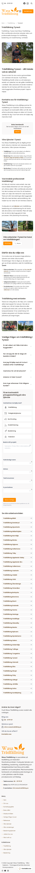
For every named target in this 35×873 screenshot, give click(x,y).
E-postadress (8, 487)
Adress (5, 469)
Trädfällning (7, 846)
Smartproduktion (8, 867)
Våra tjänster (7, 824)
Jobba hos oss (8, 834)
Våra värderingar (8, 827)
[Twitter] (8, 871)
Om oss (5, 803)
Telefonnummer (8, 478)
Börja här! (17, 131)
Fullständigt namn (9, 460)
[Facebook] (24, 3)
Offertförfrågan (8, 243)
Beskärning (6, 853)
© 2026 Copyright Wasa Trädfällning (13, 863)
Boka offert (6, 810)
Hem (4, 800)
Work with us (7, 837)
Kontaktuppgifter (8, 806)
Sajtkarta (5, 865)
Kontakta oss (28, 11)
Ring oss (19, 243)
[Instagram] (27, 3)
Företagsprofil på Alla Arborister (20, 865)
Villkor (27, 863)
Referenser (6, 820)
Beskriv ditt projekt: (10, 442)
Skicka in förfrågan (9, 500)
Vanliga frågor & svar (10, 817)
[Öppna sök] (31, 3)
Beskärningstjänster (9, 830)
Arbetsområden (8, 813)
